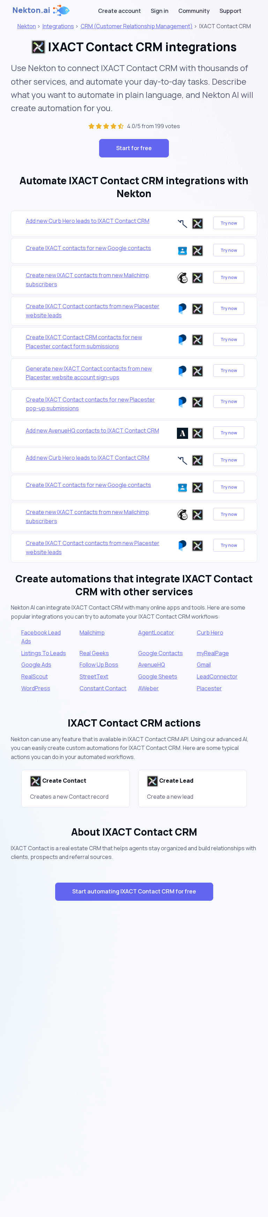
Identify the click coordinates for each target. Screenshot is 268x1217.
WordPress (35, 688)
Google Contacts (160, 653)
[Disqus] (134, 1030)
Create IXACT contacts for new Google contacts (88, 248)
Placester (209, 688)
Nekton (26, 26)
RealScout (34, 676)
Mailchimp (92, 632)
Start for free (134, 148)
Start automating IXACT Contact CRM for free (134, 891)
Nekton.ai (31, 10)
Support (230, 11)
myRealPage (213, 653)
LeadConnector (217, 676)
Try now (229, 223)
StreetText (94, 676)
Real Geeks (94, 653)
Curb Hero (210, 632)
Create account (119, 11)
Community (194, 11)
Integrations (58, 26)
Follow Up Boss (99, 664)
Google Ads (36, 664)
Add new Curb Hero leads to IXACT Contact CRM (87, 221)
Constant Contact (103, 688)
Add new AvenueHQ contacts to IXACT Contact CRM (92, 430)
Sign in (160, 11)
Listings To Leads (43, 653)
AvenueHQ (151, 664)
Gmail (204, 664)
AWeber (148, 688)
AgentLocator (156, 632)
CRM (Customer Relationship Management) (137, 26)
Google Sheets (157, 676)
